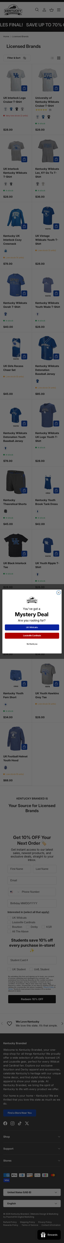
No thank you (32, 644)
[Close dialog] (59, 593)
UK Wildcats (32, 627)
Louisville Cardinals (32, 636)
